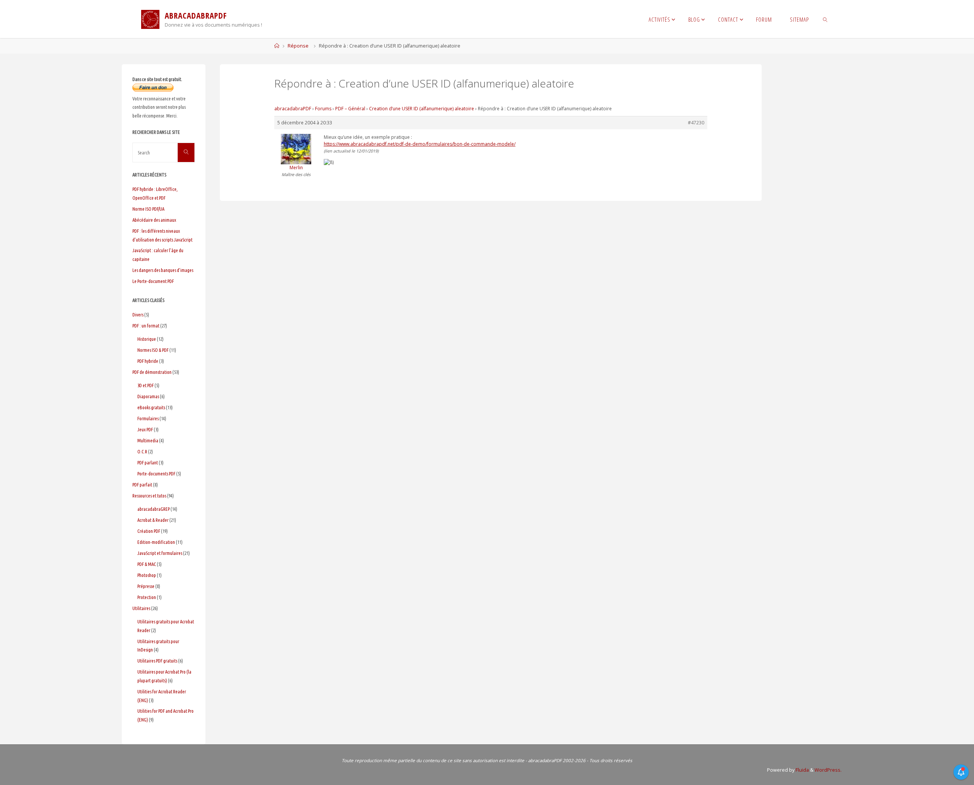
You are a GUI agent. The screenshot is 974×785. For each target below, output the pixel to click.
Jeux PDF (145, 429)
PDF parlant (147, 462)
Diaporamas (148, 396)
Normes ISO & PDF (153, 350)
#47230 (696, 122)
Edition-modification (156, 542)
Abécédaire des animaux (154, 219)
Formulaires (148, 418)
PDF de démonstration (152, 372)
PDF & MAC (146, 564)
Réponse (298, 46)
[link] (825, 19)
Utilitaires (141, 608)
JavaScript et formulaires (159, 553)
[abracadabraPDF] (150, 18)
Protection (146, 597)
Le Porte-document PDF (153, 281)
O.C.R (142, 451)
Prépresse (145, 586)
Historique (146, 339)
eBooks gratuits (151, 407)
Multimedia (147, 440)
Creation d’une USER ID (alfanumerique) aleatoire (421, 108)
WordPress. (828, 770)
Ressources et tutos (149, 495)
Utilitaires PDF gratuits (157, 660)
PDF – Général (350, 108)
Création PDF (148, 531)
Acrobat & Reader (153, 520)
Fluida (801, 770)
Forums (323, 108)
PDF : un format (145, 325)
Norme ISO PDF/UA (148, 208)
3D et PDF (145, 385)
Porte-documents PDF (156, 473)
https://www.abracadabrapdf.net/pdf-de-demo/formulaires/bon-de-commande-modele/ (420, 144)
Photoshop (146, 575)
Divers (137, 314)
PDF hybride (147, 361)
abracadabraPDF (292, 108)
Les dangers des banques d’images (162, 270)
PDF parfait (142, 484)
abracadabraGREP (153, 509)
